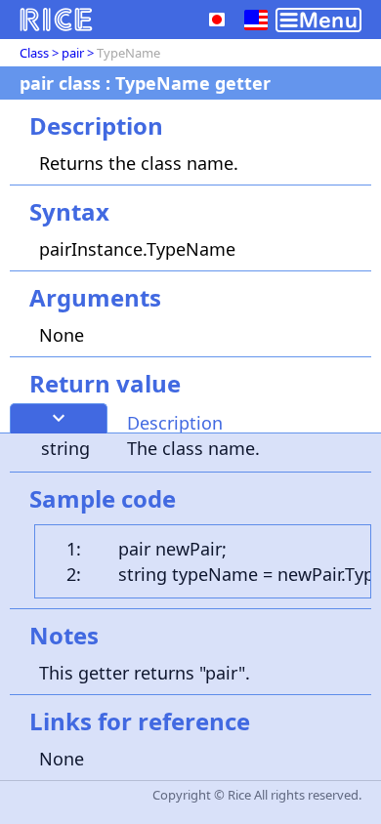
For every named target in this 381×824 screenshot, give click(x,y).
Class (34, 53)
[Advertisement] (190, 628)
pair (73, 53)
